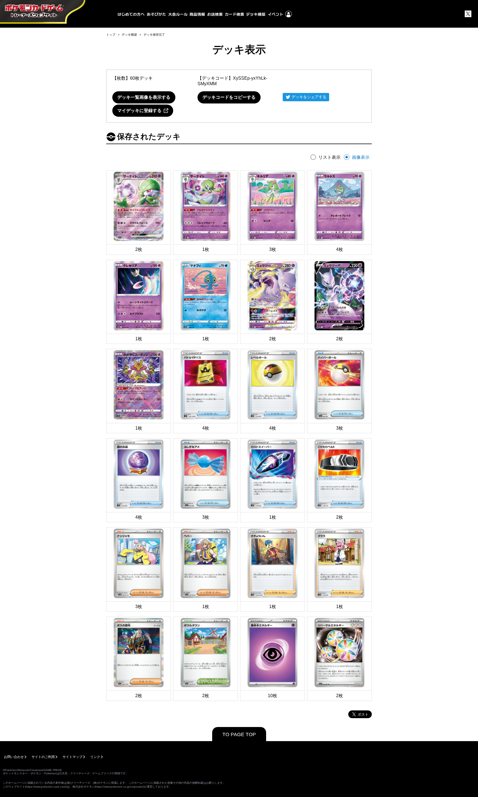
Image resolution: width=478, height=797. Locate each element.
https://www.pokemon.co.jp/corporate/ (119, 786)
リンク (95, 757)
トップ (110, 34)
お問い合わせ (14, 757)
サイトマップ (72, 757)
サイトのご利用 (43, 757)
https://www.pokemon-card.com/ (46, 786)
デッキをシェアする (309, 97)
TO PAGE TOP (239, 734)
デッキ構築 (129, 34)
